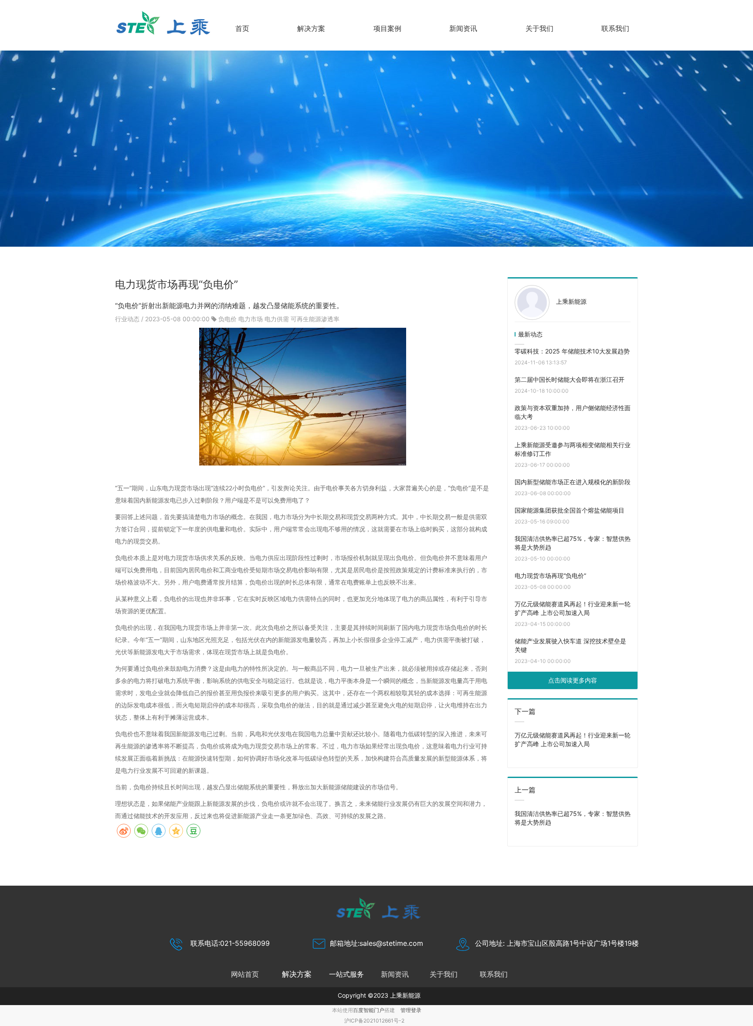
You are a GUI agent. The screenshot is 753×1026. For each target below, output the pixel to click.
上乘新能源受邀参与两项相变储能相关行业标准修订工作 (573, 449)
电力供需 (277, 319)
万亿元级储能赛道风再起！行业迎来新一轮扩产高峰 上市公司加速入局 (573, 608)
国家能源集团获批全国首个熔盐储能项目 (569, 510)
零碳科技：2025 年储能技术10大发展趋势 (572, 351)
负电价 (227, 319)
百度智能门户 (368, 1010)
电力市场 (250, 319)
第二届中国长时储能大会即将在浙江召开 (569, 379)
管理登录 (410, 1010)
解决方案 (311, 28)
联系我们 (615, 28)
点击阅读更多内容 (572, 680)
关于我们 (539, 28)
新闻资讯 (463, 28)
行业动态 (128, 319)
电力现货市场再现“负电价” (550, 575)
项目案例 (387, 28)
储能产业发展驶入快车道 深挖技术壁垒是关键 (570, 645)
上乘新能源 (571, 301)
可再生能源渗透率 (315, 319)
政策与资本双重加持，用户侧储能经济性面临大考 (573, 412)
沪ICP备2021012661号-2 (374, 1020)
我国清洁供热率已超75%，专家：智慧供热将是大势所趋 (573, 543)
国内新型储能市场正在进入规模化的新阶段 (573, 482)
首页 (242, 28)
